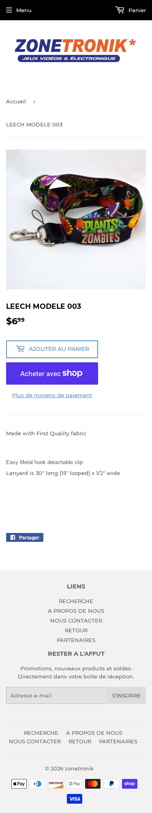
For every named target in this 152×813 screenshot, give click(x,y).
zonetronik (79, 768)
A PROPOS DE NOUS (76, 611)
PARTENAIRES (76, 640)
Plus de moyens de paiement (52, 395)
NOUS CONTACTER (76, 620)
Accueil (16, 101)
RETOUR (76, 630)
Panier (136, 10)
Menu (24, 10)
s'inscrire (126, 696)
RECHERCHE (76, 601)
